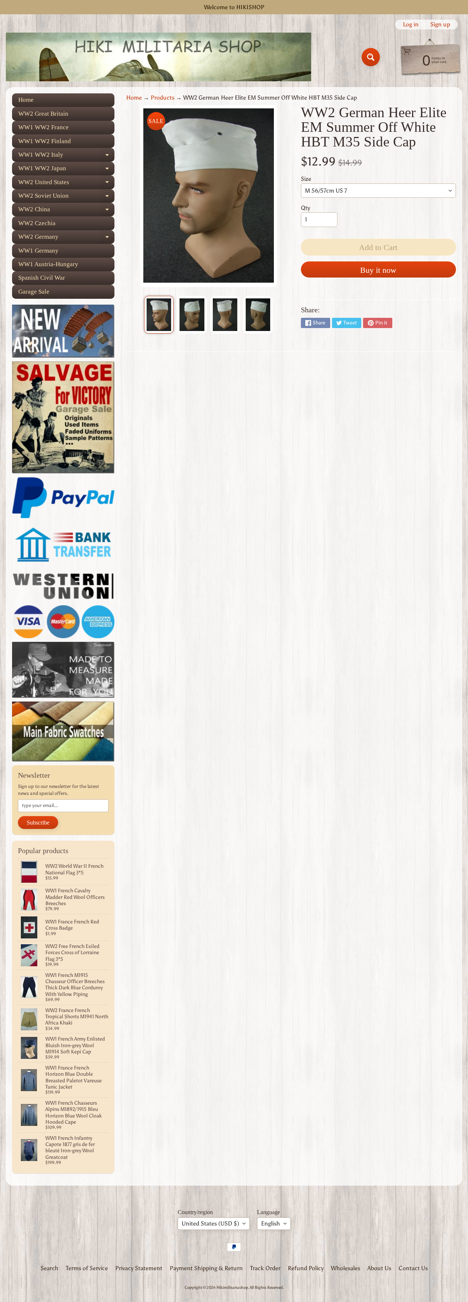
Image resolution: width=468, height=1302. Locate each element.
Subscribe (38, 822)
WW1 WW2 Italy (66, 156)
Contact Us (413, 1268)
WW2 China (66, 211)
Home (26, 99)
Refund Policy (306, 1268)
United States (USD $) (210, 1223)
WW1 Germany (38, 250)
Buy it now (378, 270)
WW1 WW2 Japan (66, 170)
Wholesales (345, 1268)
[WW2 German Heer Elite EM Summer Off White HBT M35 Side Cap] (159, 315)
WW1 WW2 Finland (44, 141)
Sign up (440, 24)
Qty (305, 207)
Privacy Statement (138, 1268)
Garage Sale (33, 291)
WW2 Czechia (37, 223)
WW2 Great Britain (43, 113)
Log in (411, 24)
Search (49, 1268)
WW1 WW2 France (43, 127)
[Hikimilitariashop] (158, 57)
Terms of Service (87, 1268)
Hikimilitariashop (232, 1287)
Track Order (265, 1268)
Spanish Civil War (41, 277)
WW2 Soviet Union (66, 197)
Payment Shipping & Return (206, 1268)
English (270, 1223)
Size (306, 178)
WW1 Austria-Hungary (48, 264)
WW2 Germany (66, 238)
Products (162, 97)
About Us (379, 1268)
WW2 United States (66, 184)
